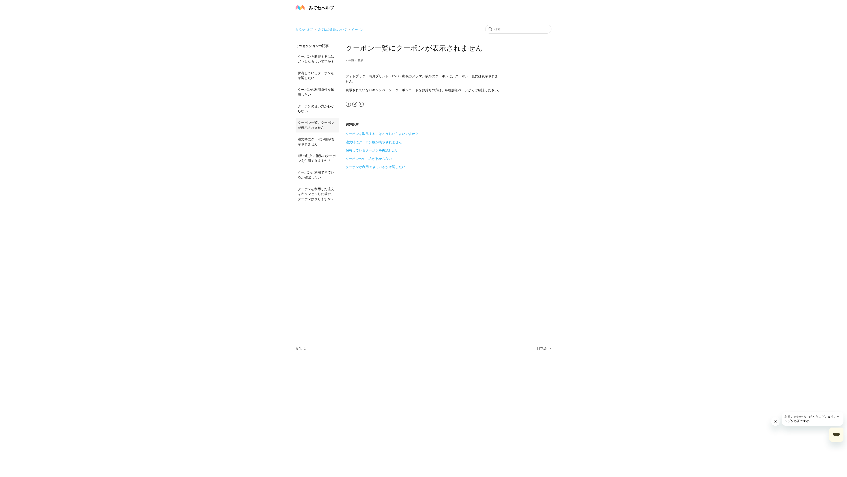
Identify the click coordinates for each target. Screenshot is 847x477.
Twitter (355, 104)
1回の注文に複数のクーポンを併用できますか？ (317, 158)
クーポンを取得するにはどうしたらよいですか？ (316, 59)
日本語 (542, 348)
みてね (300, 348)
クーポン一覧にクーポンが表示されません (316, 125)
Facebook (348, 104)
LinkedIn (361, 104)
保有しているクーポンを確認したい (316, 75)
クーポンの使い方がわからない (316, 108)
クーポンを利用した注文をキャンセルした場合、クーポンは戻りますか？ (316, 194)
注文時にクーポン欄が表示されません (316, 141)
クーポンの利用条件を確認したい (316, 92)
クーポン (358, 29)
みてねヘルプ (304, 29)
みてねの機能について (332, 29)
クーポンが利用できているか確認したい (316, 175)
